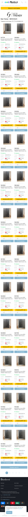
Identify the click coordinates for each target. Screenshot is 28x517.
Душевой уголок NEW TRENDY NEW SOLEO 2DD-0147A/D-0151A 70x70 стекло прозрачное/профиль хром (7, 335)
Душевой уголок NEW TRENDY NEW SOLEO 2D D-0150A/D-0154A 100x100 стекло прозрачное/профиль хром (20, 39)
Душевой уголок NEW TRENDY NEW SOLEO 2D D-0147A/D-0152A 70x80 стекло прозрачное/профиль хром (20, 298)
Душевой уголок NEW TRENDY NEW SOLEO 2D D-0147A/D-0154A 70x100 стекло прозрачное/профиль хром (20, 261)
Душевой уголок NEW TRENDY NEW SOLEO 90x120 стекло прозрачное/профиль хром (19, 446)
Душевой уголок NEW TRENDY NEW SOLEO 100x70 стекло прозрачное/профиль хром (6, 446)
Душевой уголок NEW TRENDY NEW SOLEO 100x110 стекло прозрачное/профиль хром (6, 372)
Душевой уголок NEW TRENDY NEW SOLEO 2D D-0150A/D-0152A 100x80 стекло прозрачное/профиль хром (20, 76)
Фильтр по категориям (14, 8)
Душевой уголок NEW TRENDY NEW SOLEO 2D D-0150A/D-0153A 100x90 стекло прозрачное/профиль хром (7, 76)
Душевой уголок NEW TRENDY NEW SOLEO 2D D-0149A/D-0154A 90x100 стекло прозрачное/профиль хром (20, 113)
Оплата (2, 485)
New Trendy (7, 45)
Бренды (2, 483)
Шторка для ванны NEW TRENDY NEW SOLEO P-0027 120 (6, 39)
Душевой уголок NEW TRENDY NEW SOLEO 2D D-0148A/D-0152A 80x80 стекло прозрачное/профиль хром (20, 224)
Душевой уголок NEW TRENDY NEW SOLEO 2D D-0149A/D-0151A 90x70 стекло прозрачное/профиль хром (7, 187)
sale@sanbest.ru (5, 499)
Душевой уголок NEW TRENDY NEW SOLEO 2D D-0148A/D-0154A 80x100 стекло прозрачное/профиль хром (20, 187)
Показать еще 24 (14, 467)
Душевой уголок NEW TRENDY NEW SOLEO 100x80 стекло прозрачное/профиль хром (19, 409)
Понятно (9, 512)
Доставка (16, 483)
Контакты (16, 488)
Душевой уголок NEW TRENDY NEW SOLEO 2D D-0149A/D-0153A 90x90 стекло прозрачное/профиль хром (7, 150)
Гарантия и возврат (18, 485)
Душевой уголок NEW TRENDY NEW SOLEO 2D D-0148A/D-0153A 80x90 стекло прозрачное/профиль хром (7, 224)
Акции (2, 488)
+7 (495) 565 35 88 (6, 494)
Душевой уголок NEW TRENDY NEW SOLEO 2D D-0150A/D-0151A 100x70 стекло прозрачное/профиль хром (7, 113)
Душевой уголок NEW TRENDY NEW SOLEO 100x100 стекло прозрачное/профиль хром (19, 372)
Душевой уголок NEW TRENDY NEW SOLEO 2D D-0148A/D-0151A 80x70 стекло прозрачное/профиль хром (7, 261)
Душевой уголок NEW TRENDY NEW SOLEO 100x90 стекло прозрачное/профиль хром (6, 409)
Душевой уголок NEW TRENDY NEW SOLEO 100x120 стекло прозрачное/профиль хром (19, 335)
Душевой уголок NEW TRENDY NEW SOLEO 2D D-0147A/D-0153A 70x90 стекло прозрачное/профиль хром (7, 298)
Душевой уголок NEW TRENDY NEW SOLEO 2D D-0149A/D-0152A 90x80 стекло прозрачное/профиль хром (20, 150)
